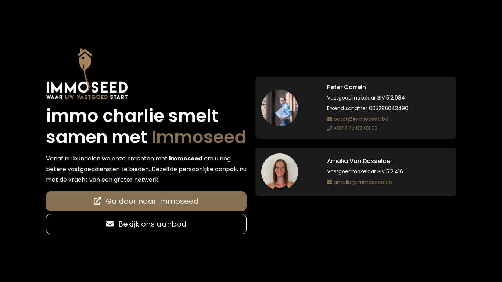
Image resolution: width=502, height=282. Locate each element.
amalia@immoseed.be (363, 182)
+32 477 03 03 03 (356, 128)
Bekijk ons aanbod (151, 224)
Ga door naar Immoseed (151, 201)
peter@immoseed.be (361, 119)
